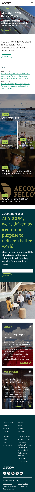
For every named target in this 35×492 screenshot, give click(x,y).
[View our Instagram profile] (8, 473)
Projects (6, 431)
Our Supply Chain (23, 439)
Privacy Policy (23, 484)
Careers (20, 422)
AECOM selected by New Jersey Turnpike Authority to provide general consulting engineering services (15, 86)
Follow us (24, 363)
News (5, 439)
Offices (20, 425)
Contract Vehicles (24, 436)
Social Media (7, 445)
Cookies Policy (23, 486)
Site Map (21, 431)
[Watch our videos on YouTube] (21, 473)
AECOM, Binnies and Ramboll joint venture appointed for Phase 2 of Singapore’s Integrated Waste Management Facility (15, 76)
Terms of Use (7, 484)
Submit (6, 275)
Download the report (9, 30)
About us (5, 56)
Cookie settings (8, 489)
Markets (6, 425)
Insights (6, 436)
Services (6, 428)
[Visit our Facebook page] (4, 473)
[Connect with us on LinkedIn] (13, 473)
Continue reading (21, 406)
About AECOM (8, 422)
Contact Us (21, 428)
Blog (4, 442)
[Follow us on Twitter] (17, 473)
